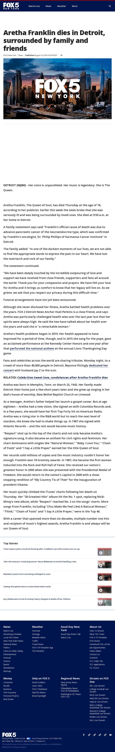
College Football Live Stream (99, 690)
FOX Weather (38, 651)
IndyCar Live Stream (99, 701)
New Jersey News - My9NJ (69, 683)
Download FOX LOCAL (100, 644)
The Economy (9, 692)
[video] (105, 552)
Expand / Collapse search (110, 6)
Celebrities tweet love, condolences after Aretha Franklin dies (62, 377)
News (21, 55)
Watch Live (8, 630)
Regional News (70, 678)
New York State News (13, 641)
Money (7, 678)
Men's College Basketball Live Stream (100, 706)
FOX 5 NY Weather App (42, 647)
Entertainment (9, 654)
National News (10, 644)
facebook (84, 735)
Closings (36, 634)
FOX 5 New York (9, 55)
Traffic (35, 641)
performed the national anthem (32, 348)
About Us (95, 626)
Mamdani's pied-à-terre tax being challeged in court (26, 574)
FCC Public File (96, 661)
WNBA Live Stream (98, 717)
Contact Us (95, 654)
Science (6, 661)
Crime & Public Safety (13, 651)
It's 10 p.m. (94, 667)
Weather (37, 626)
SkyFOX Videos (39, 692)
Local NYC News (11, 637)
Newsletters (8, 667)
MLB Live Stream (97, 695)
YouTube (100, 735)
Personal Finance (11, 695)
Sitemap (7, 671)
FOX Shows (95, 641)
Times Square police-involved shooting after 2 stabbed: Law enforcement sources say (41, 549)
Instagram (89, 735)
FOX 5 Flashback (39, 689)
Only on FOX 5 (41, 678)
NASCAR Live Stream (99, 698)
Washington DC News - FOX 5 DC (71, 695)
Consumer (8, 682)
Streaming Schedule (12, 634)
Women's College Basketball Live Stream (100, 712)
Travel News (37, 644)
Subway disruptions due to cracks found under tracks (27, 586)
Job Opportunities (97, 647)
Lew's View (37, 685)
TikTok (94, 735)
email (110, 735)
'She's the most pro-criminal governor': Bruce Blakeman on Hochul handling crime (39, 561)
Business (7, 689)
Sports (6, 664)
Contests (94, 657)
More (74, 6)
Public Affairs (95, 651)
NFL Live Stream (97, 685)
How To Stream (97, 630)
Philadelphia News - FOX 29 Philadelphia (70, 689)
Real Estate (8, 699)
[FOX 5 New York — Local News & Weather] (12, 6)
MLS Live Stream (97, 720)
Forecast (36, 630)
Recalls (6, 685)
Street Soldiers (38, 682)
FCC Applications (97, 664)
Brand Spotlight (39, 695)
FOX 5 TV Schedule (98, 637)
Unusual (7, 657)
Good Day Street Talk (71, 634)
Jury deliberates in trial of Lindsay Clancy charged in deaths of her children (36, 599)
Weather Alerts (39, 637)
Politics (6, 647)
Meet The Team (97, 634)
